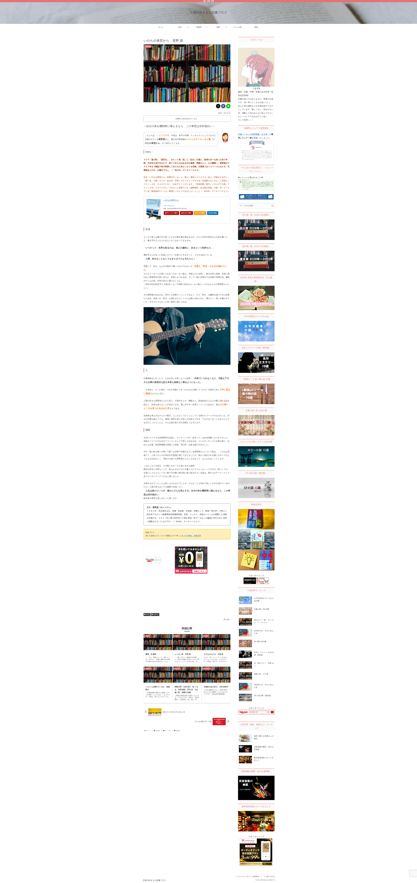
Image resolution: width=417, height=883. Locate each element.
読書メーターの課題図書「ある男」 (253, 134)
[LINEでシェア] (228, 106)
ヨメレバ (172, 205)
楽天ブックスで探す (171, 213)
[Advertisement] (187, 594)
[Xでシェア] (218, 106)
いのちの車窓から (171, 200)
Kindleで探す (212, 213)
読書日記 (156, 614)
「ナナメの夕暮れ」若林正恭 (189, 536)
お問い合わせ (270, 876)
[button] (272, 206)
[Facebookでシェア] (223, 106)
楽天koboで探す (186, 213)
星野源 (148, 614)
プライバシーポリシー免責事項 (248, 876)
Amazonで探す (200, 213)
